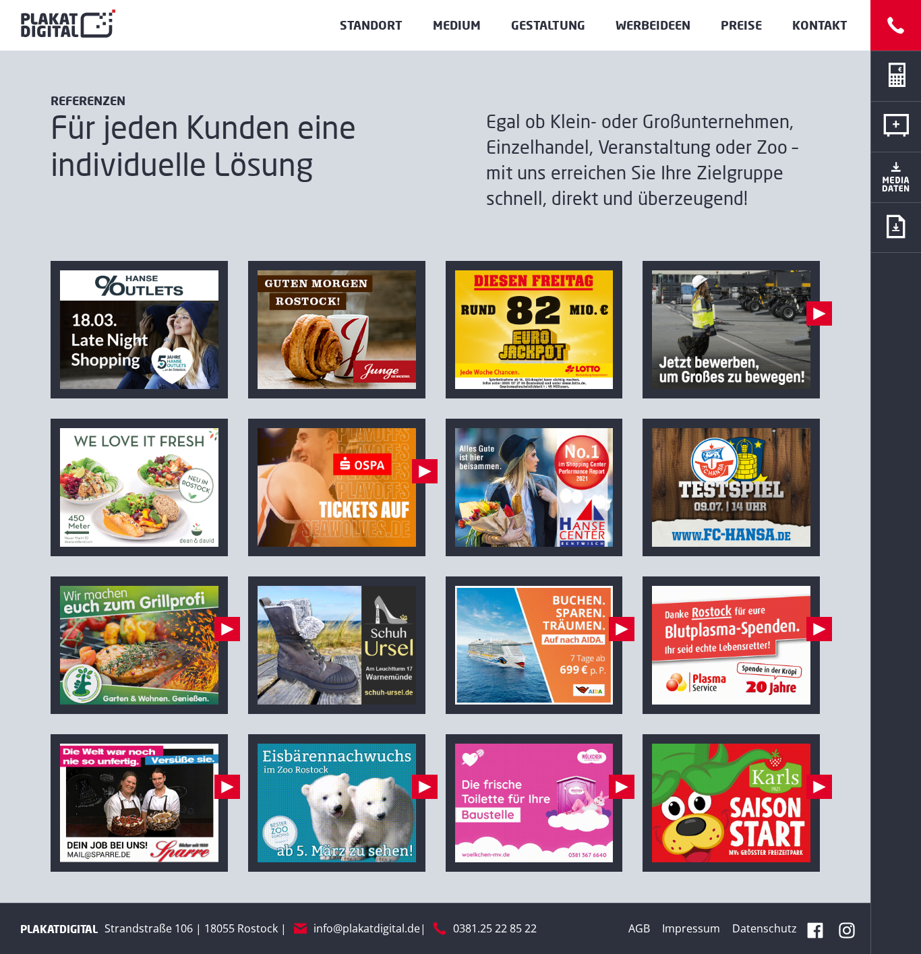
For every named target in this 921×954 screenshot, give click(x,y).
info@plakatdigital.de (367, 928)
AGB (639, 928)
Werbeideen (653, 25)
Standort (371, 25)
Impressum (691, 928)
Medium (457, 25)
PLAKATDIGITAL (59, 928)
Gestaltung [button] (548, 25)
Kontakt (820, 25)
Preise (741, 25)
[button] (895, 227)
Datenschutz (764, 928)
